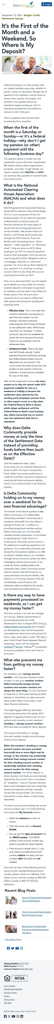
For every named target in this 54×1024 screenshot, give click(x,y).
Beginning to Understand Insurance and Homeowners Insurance (35, 930)
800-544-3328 (27, 969)
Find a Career (9, 986)
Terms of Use (9, 1000)
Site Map (7, 1003)
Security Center (10, 993)
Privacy (7, 996)
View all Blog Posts (13, 940)
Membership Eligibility (13, 989)
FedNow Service (13, 647)
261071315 (16, 963)
